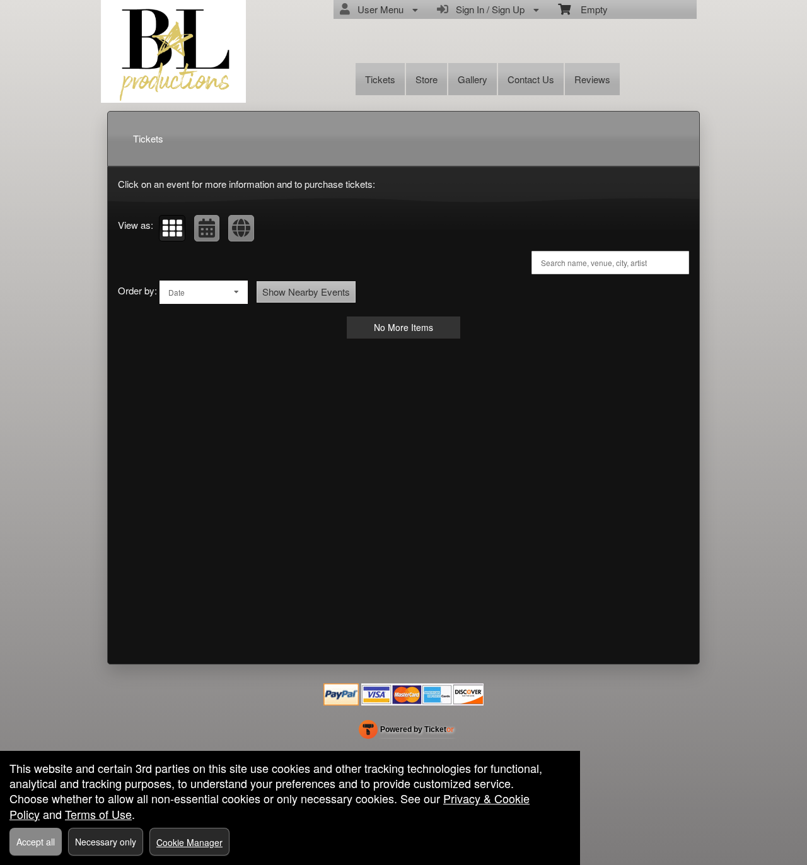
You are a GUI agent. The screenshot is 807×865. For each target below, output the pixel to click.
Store (426, 79)
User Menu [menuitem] (378, 9)
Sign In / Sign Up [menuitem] (487, 9)
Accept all (35, 841)
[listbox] (204, 292)
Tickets (380, 79)
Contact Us (531, 79)
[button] (172, 228)
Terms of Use (98, 814)
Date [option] (176, 292)
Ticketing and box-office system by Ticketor (406, 732)
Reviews (592, 79)
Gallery (472, 79)
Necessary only (105, 841)
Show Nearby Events (306, 291)
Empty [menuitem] (589, 9)
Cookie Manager (189, 842)
